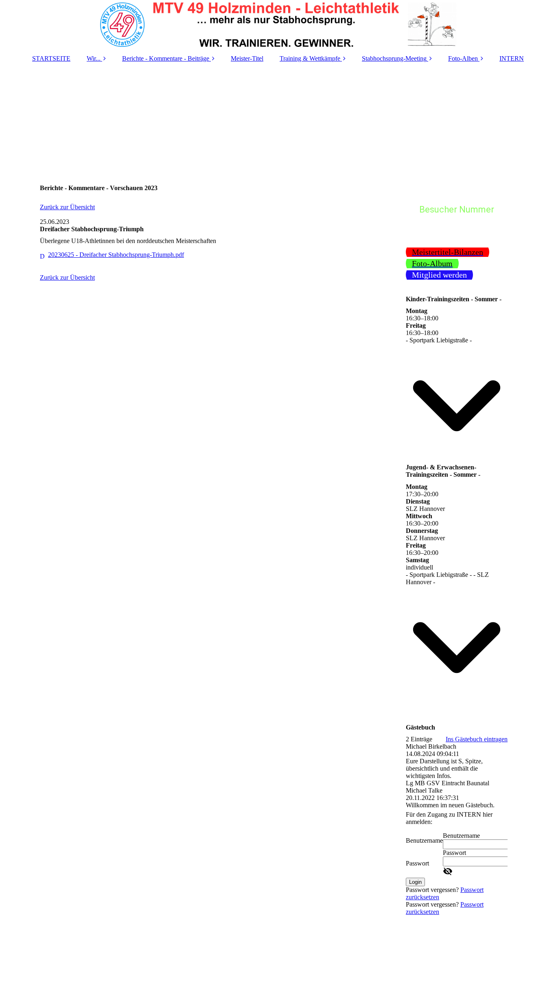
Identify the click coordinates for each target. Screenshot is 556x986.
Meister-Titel (247, 58)
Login (415, 882)
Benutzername (424, 840)
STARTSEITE (51, 58)
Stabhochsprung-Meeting (394, 58)
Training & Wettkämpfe (310, 58)
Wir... (94, 58)
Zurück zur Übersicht (67, 207)
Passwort (417, 863)
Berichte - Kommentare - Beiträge (165, 58)
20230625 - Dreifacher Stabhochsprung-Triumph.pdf (116, 254)
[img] (278, 24)
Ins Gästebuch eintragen (477, 739)
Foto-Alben (463, 58)
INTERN (511, 58)
